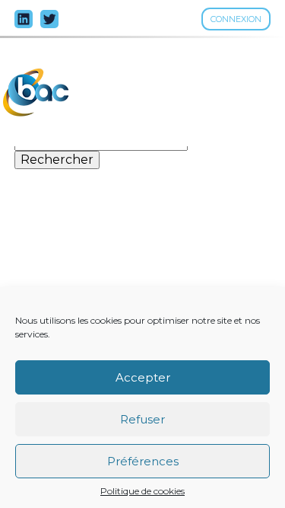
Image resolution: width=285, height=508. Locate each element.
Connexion (236, 19)
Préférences (143, 461)
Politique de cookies (142, 491)
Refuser (142, 419)
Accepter (143, 377)
